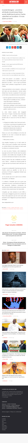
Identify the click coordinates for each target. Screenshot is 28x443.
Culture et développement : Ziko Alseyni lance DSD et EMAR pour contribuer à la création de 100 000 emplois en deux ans (14, 355)
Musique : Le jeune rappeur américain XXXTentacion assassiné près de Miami (12, 65)
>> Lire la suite (5, 397)
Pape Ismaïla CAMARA (7, 21)
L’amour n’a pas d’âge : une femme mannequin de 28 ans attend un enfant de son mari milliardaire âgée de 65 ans (13, 74)
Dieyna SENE (5, 359)
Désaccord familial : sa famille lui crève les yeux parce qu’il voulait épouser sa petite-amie (13, 69)
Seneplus (4, 429)
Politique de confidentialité (15, 411)
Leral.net (4, 418)
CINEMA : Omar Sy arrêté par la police (9, 55)
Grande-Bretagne (15, 207)
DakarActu (4, 422)
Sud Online (4, 425)
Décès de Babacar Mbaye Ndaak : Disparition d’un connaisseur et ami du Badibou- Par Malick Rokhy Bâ (13, 334)
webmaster (5, 337)
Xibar (3, 424)
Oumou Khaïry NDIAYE (7, 316)
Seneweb (4, 420)
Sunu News (4, 428)
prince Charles (19, 208)
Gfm (3, 421)
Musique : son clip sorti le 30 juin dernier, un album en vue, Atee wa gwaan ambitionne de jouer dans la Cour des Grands (13, 59)
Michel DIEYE (5, 269)
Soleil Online (4, 427)
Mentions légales (5, 411)
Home (3, 5)
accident (9, 207)
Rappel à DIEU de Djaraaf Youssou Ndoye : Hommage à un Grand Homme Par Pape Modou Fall (13, 377)
